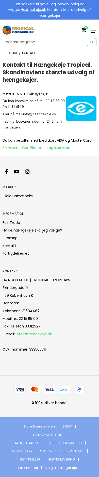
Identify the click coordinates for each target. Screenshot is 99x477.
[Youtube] (19, 171)
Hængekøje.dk (33, 9)
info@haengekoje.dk (34, 334)
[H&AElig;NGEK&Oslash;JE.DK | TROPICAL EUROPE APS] (18, 30)
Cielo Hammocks (18, 196)
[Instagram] (30, 171)
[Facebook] (9, 171)
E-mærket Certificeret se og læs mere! (38, 147)
